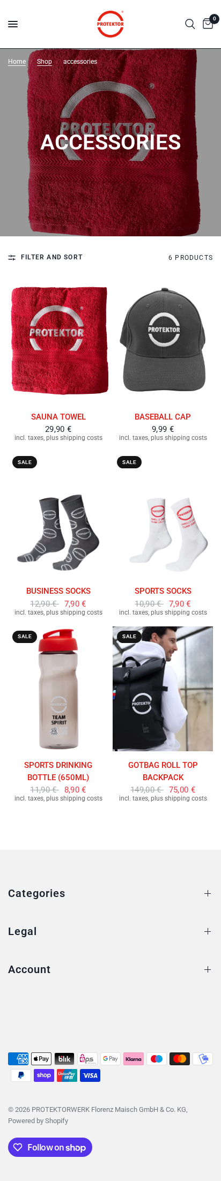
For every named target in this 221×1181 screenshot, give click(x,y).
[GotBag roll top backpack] (163, 689)
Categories (36, 893)
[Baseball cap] (163, 340)
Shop (44, 61)
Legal (22, 931)
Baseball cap (163, 417)
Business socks (58, 591)
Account (29, 969)
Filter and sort (52, 257)
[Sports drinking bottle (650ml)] (58, 689)
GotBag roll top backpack (163, 771)
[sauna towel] (58, 340)
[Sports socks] (163, 514)
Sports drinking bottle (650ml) (58, 771)
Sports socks (163, 591)
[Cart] (206, 24)
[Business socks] (58, 514)
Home (17, 61)
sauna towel (58, 417)
